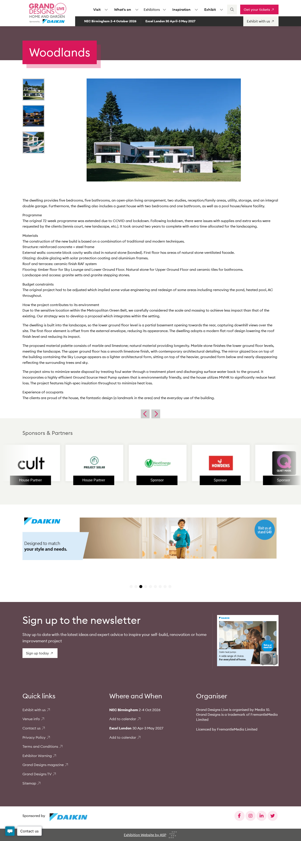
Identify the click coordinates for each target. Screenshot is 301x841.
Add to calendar (122, 719)
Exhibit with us (34, 710)
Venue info (31, 719)
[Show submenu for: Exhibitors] (164, 9)
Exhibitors (152, 9)
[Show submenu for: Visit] (106, 9)
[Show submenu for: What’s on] (136, 9)
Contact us (31, 728)
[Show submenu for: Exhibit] (221, 9)
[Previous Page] (145, 413)
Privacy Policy (34, 737)
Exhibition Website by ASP (145, 835)
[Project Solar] (71, 463)
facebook (239, 816)
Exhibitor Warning (37, 755)
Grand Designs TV (37, 774)
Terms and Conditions (40, 746)
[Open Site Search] (232, 9)
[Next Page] (155, 413)
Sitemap (29, 783)
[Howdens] (197, 463)
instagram (250, 816)
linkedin (261, 816)
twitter (273, 816)
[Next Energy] (134, 463)
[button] (131, 586)
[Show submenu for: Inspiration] (196, 9)
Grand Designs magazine (43, 765)
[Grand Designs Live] (46, 13)
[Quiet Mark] (261, 463)
